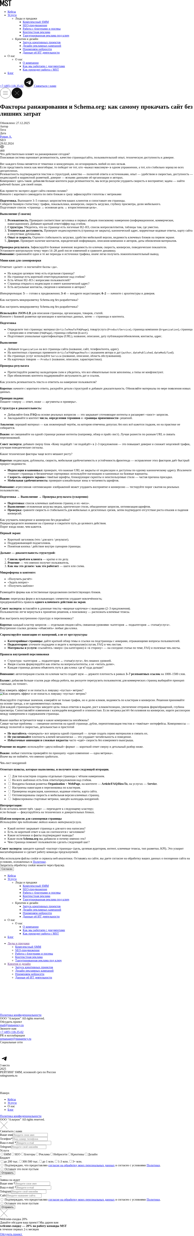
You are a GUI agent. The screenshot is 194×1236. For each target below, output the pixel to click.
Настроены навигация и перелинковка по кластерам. (46, 787)
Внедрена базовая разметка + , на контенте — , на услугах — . (84, 783)
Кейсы (12, 11)
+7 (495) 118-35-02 (11, 85)
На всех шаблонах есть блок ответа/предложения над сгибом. (51, 780)
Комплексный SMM (36, 21)
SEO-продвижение (35, 25)
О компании (31, 62)
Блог (11, 73)
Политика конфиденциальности (20, 1015)
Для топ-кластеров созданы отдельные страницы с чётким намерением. (58, 776)
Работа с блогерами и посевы (42, 28)
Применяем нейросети (37, 49)
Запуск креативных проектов (42, 42)
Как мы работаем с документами (44, 66)
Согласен (7, 869)
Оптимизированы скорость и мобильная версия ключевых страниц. (55, 795)
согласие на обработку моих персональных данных (81, 1165)
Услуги (12, 15)
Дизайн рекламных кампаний (42, 45)
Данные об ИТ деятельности (41, 52)
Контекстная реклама (36, 32)
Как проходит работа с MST (41, 69)
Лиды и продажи (19, 943)
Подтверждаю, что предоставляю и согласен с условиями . (83, 1165)
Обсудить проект (11, 1234)
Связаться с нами (45, 85)
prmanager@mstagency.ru (15, 1038)
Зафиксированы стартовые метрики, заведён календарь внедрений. (55, 799)
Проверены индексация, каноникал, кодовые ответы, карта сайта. (54, 791)
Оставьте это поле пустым (21, 1169)
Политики (153, 1165)
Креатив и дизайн (19, 963)
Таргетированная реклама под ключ (46, 35)
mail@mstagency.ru (12, 1025)
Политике (39, 861)
